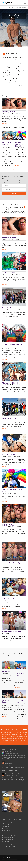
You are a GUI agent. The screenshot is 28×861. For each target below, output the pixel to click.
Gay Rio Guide (7, 671)
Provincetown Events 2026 (8, 837)
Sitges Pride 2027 (6, 826)
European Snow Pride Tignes (12, 563)
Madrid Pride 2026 (6, 834)
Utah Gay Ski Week (8, 525)
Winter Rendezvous (9, 308)
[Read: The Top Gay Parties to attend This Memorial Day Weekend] (3, 762)
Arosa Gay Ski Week (9, 112)
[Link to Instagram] (25, 857)
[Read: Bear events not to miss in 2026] (3, 774)
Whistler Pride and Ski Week (12, 344)
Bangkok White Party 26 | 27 (8, 846)
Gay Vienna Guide (18, 701)
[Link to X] (21, 857)
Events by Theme (15, 7)
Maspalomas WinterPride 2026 (9, 835)
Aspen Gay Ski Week (9, 273)
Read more (4, 123)
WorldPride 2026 (6, 828)
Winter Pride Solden (9, 454)
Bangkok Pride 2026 (6, 830)
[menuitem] (24, 2)
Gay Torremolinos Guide (19, 673)
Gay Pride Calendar (9, 751)
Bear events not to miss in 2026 (12, 773)
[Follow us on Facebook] (12, 811)
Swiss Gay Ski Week (9, 418)
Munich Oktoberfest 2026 (8, 839)
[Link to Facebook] (23, 857)
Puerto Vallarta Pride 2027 (8, 841)
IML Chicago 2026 (6, 832)
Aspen (15, 77)
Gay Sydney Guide (6, 701)
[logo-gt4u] (11, 2)
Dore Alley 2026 (5, 843)
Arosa (18, 83)
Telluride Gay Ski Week (6, 143)
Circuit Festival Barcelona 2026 (9, 845)
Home (9, 7)
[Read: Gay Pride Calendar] (3, 752)
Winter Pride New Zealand (11, 632)
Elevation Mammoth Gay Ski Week (19, 144)
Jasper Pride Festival (9, 598)
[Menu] (24, 2)
